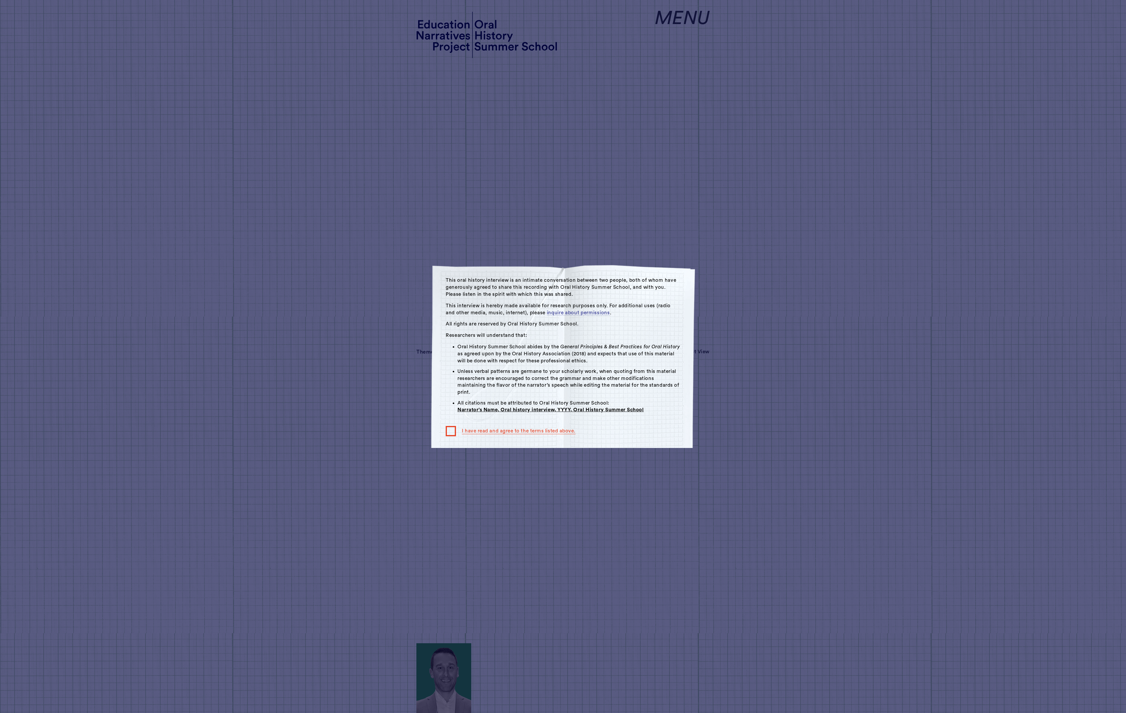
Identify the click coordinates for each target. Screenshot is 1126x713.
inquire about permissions (578, 312)
